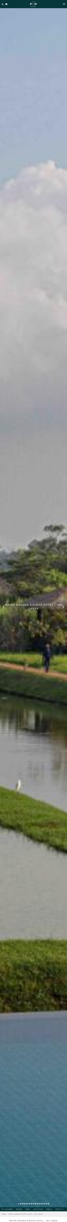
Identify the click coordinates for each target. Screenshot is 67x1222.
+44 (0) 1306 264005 (3, 4)
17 (48, 1203)
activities (38, 1209)
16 (46, 1203)
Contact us (6, 4)
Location (59, 1209)
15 (44, 1203)
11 (37, 1203)
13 (41, 1203)
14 (42, 1203)
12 (39, 1203)
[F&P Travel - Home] (33, 4)
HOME (4, 1214)
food (27, 1209)
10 (35, 1203)
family (49, 1209)
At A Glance (7, 1209)
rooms (19, 1209)
